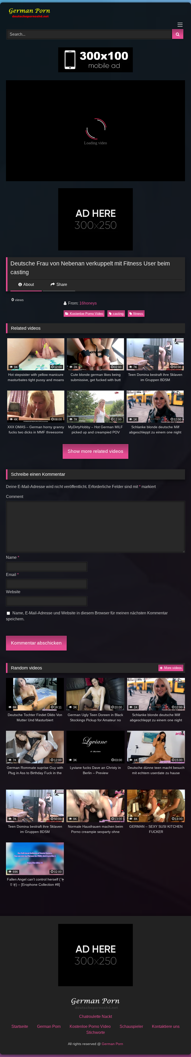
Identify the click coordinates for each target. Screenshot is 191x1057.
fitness (138, 314)
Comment (14, 496)
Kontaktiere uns (166, 1026)
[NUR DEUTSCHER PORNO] (95, 14)
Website (13, 592)
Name (12, 557)
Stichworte (95, 1032)
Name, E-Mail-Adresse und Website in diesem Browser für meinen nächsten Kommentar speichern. (87, 616)
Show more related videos (95, 451)
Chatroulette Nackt (95, 1016)
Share (61, 284)
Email (12, 574)
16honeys (88, 303)
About (28, 284)
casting (118, 314)
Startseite (19, 1026)
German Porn (49, 1026)
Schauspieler (131, 1026)
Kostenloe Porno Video (86, 314)
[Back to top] (175, 1042)
